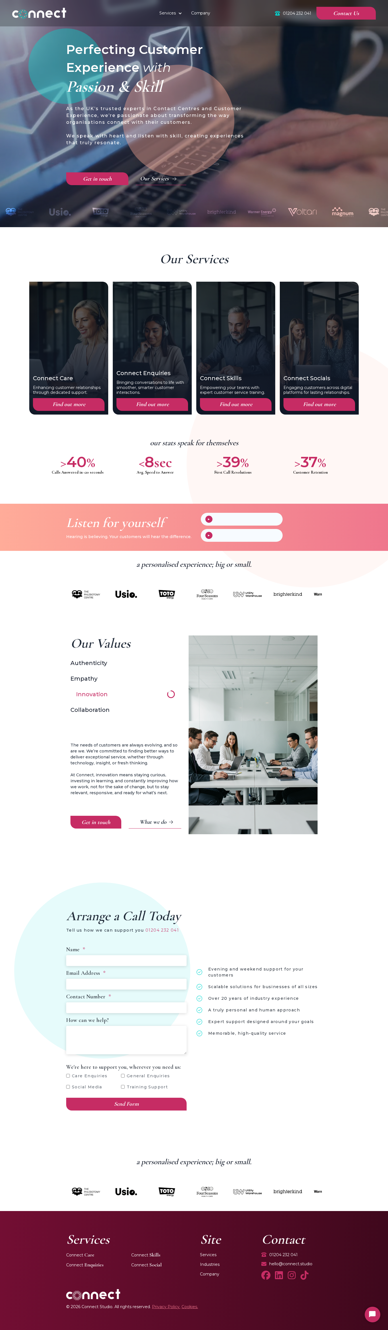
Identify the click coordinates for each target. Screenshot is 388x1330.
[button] (180, 13)
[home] (39, 13)
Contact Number (88, 996)
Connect (80, 1255)
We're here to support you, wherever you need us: (123, 1067)
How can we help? (87, 1020)
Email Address (86, 973)
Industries (210, 1264)
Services (167, 13)
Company (209, 1274)
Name (75, 949)
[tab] (122, 652)
